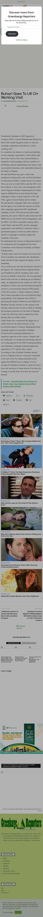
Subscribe (12, 34)
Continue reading (21, 40)
